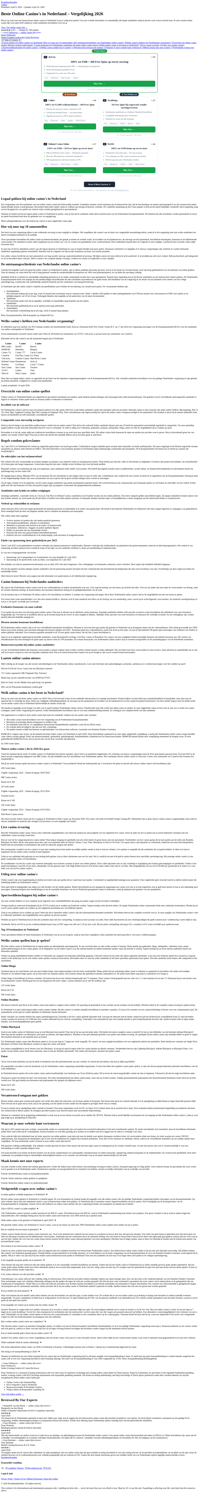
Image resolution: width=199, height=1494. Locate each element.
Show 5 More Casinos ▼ (99, 184)
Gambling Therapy (14, 1468)
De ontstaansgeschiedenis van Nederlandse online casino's (98, 43)
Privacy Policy (7, 1479)
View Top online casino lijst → (14, 27)
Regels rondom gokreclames (20, 45)
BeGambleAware (33, 1468)
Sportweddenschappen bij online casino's (19, 47)
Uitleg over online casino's (172, 45)
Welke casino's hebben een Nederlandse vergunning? (148, 43)
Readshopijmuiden (9, 2)
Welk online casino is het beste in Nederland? (119, 45)
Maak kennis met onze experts (156, 47)
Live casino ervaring (149, 45)
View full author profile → (12, 1394)
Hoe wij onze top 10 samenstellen (58, 43)
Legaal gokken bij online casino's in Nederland (21, 43)
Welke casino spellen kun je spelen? (55, 47)
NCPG (47, 1468)
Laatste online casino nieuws (86, 45)
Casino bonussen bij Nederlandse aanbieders (53, 45)
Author (4, 5)
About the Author (50, 1479)
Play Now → (99, 84)
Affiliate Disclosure (34, 1479)
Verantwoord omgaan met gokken (87, 47)
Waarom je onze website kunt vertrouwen (122, 47)
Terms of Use (20, 1479)
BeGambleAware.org (122, 190)
